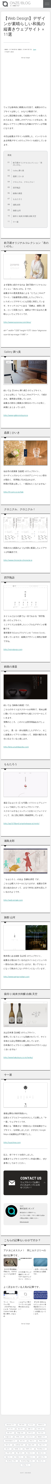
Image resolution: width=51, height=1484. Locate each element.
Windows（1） (30, 1457)
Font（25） (41, 1432)
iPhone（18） (42, 1440)
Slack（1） (8, 1457)
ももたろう (17, 199)
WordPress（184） (12, 1461)
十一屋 (15, 222)
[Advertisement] (26, 79)
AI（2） (31, 1424)
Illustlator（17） (42, 1436)
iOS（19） (22, 1440)
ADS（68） (22, 1424)
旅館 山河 (17, 210)
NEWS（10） (29, 1449)
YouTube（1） (25, 1465)
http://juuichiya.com (12, 1142)
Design (34, 49)
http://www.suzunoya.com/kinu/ (17, 322)
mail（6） (7, 1449)
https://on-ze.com (24, 1222)
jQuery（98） (31, 1444)
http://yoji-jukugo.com (13, 649)
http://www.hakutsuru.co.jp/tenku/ (18, 1057)
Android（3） (41, 1424)
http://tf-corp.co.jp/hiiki (13, 492)
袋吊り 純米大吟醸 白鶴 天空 (24, 216)
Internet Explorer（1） (10, 1440)
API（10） (10, 1428)
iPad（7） (32, 1440)
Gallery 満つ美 (18, 171)
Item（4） (8, 1444)
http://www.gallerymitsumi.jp (16, 415)
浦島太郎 (16, 205)
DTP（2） (31, 1432)
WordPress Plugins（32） (27, 1461)
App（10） (20, 1428)
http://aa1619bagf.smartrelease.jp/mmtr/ (21, 823)
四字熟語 (16, 188)
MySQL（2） (18, 1449)
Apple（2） (30, 1428)
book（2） (40, 1428)
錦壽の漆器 (17, 193)
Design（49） (20, 1432)
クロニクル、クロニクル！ (24, 182)
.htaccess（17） (10, 1424)
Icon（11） (30, 1436)
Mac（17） (42, 1444)
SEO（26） (20, 1453)
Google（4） (8, 1436)
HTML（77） (19, 1436)
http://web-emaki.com (13, 900)
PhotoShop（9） (41, 1449)
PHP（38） (10, 1453)
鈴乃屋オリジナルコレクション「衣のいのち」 (27, 164)
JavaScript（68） (19, 1444)
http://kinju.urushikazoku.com (16, 747)
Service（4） (41, 1453)
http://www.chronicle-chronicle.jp (18, 560)
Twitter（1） (19, 1457)
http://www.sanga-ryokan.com (16, 976)
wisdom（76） (42, 1457)
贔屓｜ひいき (18, 176)
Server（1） (30, 1453)
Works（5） (41, 1461)
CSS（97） (10, 1432)
